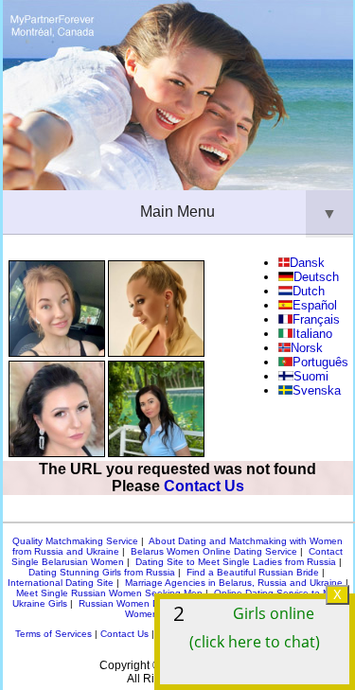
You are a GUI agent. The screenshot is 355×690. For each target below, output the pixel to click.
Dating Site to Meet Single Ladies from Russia (235, 562)
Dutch (309, 291)
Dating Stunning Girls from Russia (101, 572)
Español (315, 305)
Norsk (307, 348)
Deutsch (316, 277)
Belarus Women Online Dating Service (214, 551)
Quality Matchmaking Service (75, 541)
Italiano (312, 334)
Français (316, 319)
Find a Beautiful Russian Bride (252, 572)
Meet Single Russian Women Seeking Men (109, 593)
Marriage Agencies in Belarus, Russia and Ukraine (234, 582)
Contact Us (204, 486)
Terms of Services (53, 633)
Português (320, 362)
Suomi (310, 376)
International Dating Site (61, 582)
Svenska (317, 390)
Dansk (307, 263)
